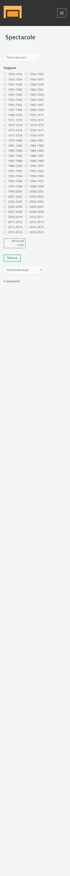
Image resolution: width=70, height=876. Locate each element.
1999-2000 (15, 191)
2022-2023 (36, 232)
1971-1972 (15, 120)
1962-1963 (36, 94)
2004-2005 (36, 201)
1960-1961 (36, 89)
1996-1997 (36, 181)
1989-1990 (15, 166)
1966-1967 (36, 105)
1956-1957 (36, 79)
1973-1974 (15, 125)
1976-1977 (36, 130)
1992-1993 (36, 171)
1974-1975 (36, 125)
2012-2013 (36, 222)
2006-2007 (36, 207)
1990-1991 (36, 166)
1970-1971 (36, 115)
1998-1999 (36, 186)
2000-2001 (36, 191)
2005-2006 (15, 207)
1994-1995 (36, 176)
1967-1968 (15, 110)
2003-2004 (15, 201)
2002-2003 (36, 196)
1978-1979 (36, 135)
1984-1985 (36, 150)
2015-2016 (15, 232)
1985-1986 (15, 156)
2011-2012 (15, 222)
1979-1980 (15, 140)
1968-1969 (36, 110)
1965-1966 (15, 105)
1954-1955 (36, 74)
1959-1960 (15, 89)
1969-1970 (15, 115)
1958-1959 (36, 84)
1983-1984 (15, 150)
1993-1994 (15, 176)
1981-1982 (15, 145)
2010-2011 (36, 217)
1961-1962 (15, 94)
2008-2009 (36, 212)
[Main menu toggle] (61, 12)
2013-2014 (15, 227)
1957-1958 (15, 84)
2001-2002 (15, 196)
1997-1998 (15, 186)
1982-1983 (36, 145)
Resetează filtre (18, 243)
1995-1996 (15, 181)
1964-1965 (36, 100)
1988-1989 (36, 161)
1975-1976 (15, 130)
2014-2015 (36, 227)
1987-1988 (15, 161)
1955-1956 (15, 79)
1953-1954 (15, 74)
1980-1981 (36, 140)
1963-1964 (15, 100)
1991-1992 (15, 171)
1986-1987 (36, 156)
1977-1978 (15, 135)
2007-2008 (15, 212)
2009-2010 (15, 217)
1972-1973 (36, 120)
